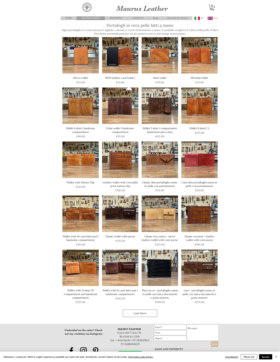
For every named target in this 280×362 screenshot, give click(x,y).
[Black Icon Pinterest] (95, 350)
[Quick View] (80, 55)
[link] (212, 7)
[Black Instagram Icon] (83, 350)
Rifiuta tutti (249, 356)
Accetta (265, 356)
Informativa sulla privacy (140, 356)
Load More (140, 313)
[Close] (276, 356)
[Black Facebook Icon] (71, 350)
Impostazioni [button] (231, 356)
